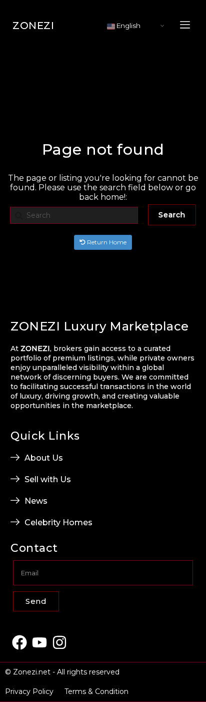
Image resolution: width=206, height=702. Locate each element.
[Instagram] (59, 642)
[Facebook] (19, 642)
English (127, 26)
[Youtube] (39, 642)
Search (172, 214)
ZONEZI (33, 26)
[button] (185, 25)
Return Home (106, 242)
